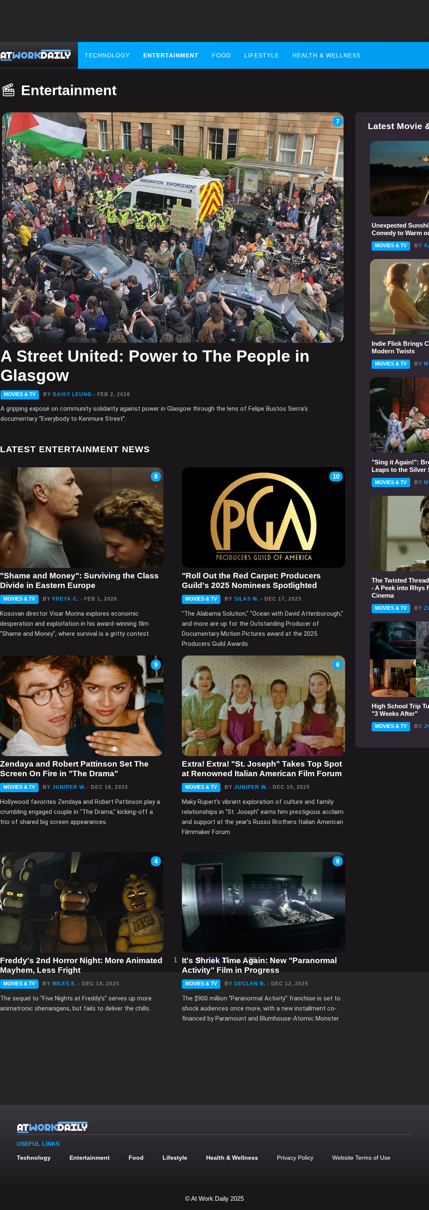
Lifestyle (261, 55)
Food (221, 55)
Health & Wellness (326, 55)
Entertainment (171, 55)
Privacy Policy (295, 1157)
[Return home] (35, 55)
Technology (107, 55)
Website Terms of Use (361, 1157)
